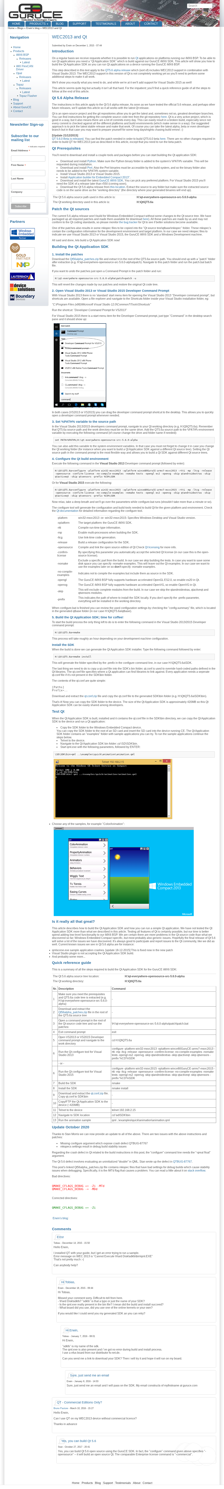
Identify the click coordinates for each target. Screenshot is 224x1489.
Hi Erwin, (72, 1330)
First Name (18, 165)
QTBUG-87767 (182, 1161)
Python (91, 161)
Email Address (20, 150)
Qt (136, 58)
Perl (89, 167)
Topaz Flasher (28, 95)
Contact (151, 23)
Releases (25, 58)
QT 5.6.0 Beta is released (67, 138)
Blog (60, 23)
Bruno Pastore (61, 1408)
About (130, 23)
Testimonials (106, 23)
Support (79, 23)
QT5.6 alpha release (118, 70)
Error (60, 1237)
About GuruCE (22, 107)
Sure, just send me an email (89, 1375)
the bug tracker (128, 222)
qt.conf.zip (90, 696)
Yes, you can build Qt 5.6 (78, 1441)
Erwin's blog (33, 28)
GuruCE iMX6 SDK (111, 180)
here (164, 116)
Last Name (17, 178)
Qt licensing (152, 547)
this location (117, 186)
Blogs (20, 28)
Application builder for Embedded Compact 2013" (99, 177)
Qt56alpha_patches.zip (84, 259)
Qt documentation (67, 510)
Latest (26, 62)
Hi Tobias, (68, 1282)
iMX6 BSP (22, 54)
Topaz (20, 84)
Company (16, 191)
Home (16, 23)
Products (38, 23)
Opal (19, 73)
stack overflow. (197, 1170)
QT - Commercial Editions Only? (79, 1402)
